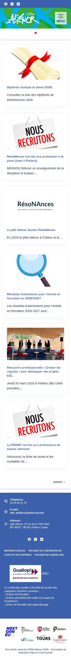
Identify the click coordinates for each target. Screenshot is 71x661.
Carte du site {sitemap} (18, 555)
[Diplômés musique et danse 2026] (35, 63)
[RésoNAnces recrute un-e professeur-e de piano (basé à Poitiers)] (35, 133)
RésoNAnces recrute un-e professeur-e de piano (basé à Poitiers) (35, 158)
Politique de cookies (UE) (49, 555)
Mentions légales (14, 551)
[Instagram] (12, 4)
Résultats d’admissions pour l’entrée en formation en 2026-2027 (33, 296)
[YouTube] (18, 4)
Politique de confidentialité (45, 551)
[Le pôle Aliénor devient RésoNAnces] (35, 206)
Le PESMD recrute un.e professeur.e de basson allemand (33, 447)
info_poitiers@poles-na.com (27, 512)
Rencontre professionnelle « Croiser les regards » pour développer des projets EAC (33, 371)
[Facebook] (5, 4)
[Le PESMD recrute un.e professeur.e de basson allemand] (35, 421)
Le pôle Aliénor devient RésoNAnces (31, 229)
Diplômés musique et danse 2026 (29, 87)
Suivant (57, 482)
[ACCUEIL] (35, 33)
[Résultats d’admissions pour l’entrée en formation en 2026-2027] (35, 270)
